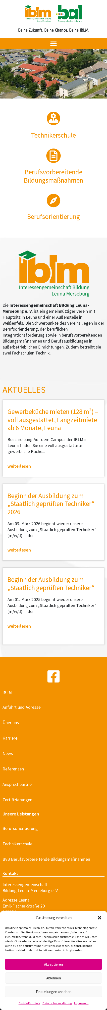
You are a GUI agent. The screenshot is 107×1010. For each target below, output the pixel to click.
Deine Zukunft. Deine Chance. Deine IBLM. (53, 30)
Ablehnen (53, 978)
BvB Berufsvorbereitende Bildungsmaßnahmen (46, 859)
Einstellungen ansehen (53, 991)
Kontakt (10, 873)
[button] (99, 917)
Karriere (9, 738)
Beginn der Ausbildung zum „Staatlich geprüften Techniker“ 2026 (51, 503)
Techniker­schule (53, 135)
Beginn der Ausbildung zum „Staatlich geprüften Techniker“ (51, 583)
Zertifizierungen (17, 800)
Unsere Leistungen (20, 814)
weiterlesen (19, 466)
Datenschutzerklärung (57, 1003)
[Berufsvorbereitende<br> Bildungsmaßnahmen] (53, 156)
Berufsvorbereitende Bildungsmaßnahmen (53, 176)
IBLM (7, 693)
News (7, 753)
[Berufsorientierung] (53, 200)
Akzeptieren (53, 964)
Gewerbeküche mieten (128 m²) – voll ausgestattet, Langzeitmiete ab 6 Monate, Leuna (52, 419)
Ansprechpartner (17, 784)
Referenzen (13, 769)
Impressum (81, 1003)
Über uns (10, 722)
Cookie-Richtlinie (29, 1003)
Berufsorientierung (53, 216)
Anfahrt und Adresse (21, 707)
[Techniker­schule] (53, 118)
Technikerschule (17, 844)
